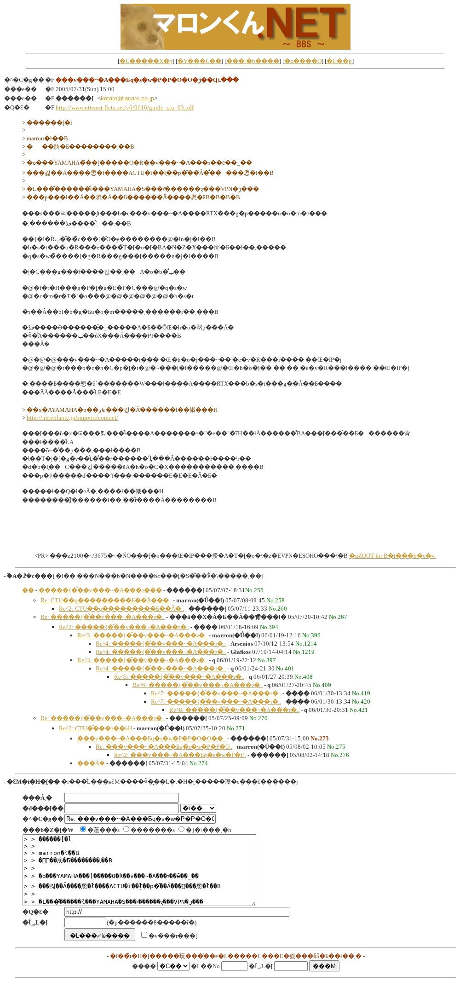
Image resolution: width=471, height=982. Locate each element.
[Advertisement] (235, 530)
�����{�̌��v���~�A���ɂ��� (100, 590)
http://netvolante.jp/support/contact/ (72, 417)
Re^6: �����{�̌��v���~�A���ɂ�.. (197, 685)
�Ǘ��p (339, 61)
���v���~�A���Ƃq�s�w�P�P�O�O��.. (151, 738)
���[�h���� (252, 61)
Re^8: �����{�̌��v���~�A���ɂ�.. (234, 709)
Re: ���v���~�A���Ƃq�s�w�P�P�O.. (164, 746)
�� (28, 590)
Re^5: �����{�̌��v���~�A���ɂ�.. (179, 676)
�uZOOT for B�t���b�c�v (392, 555)
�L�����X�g (146, 61)
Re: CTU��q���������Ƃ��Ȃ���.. (106, 600)
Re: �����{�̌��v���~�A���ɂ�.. (102, 616)
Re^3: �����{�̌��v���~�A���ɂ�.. (142, 635)
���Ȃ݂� (91, 763)
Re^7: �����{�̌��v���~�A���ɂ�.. (216, 693)
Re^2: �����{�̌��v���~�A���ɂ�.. (124, 627)
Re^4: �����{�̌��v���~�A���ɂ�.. (161, 643)
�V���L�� (199, 61)
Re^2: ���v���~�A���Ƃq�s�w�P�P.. (180, 754)
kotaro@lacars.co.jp (127, 98)
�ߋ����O (303, 61)
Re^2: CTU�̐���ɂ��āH (95, 728)
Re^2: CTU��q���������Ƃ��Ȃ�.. (121, 608)
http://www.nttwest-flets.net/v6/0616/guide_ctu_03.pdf (125, 107)
